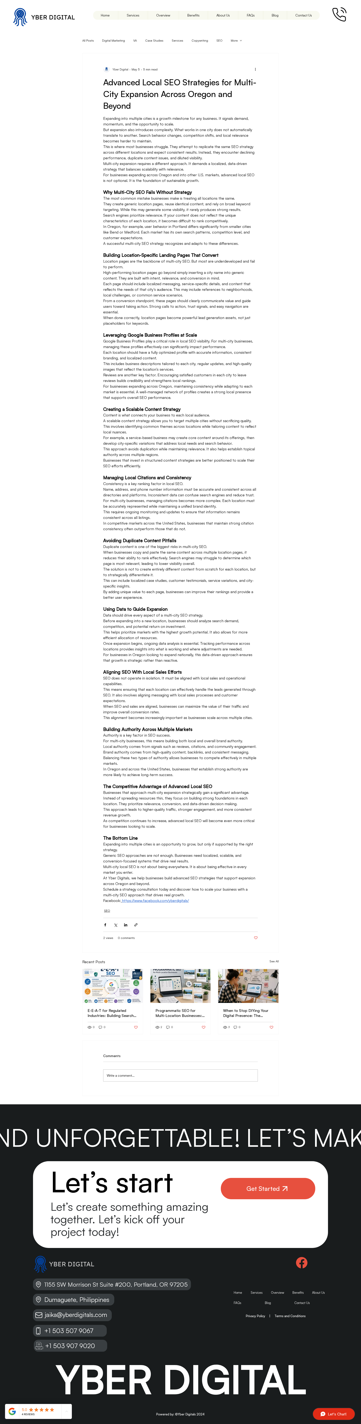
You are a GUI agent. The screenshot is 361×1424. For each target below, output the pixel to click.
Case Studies (154, 40)
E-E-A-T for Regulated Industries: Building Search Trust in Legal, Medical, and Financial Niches (111, 1013)
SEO (219, 40)
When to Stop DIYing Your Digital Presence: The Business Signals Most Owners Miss (245, 1013)
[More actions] (255, 69)
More (234, 40)
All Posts (88, 40)
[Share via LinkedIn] (126, 925)
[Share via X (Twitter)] (115, 925)
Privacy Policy (255, 1316)
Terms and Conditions (290, 1316)
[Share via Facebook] (105, 925)
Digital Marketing (113, 40)
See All (274, 961)
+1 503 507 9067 (68, 1331)
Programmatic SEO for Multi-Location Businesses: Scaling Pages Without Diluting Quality (178, 1013)
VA (135, 40)
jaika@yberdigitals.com (76, 1314)
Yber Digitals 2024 (191, 1414)
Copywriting (200, 40)
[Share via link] (136, 925)
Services (177, 40)
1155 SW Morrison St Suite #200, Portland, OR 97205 (116, 1284)
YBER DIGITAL (53, 17)
